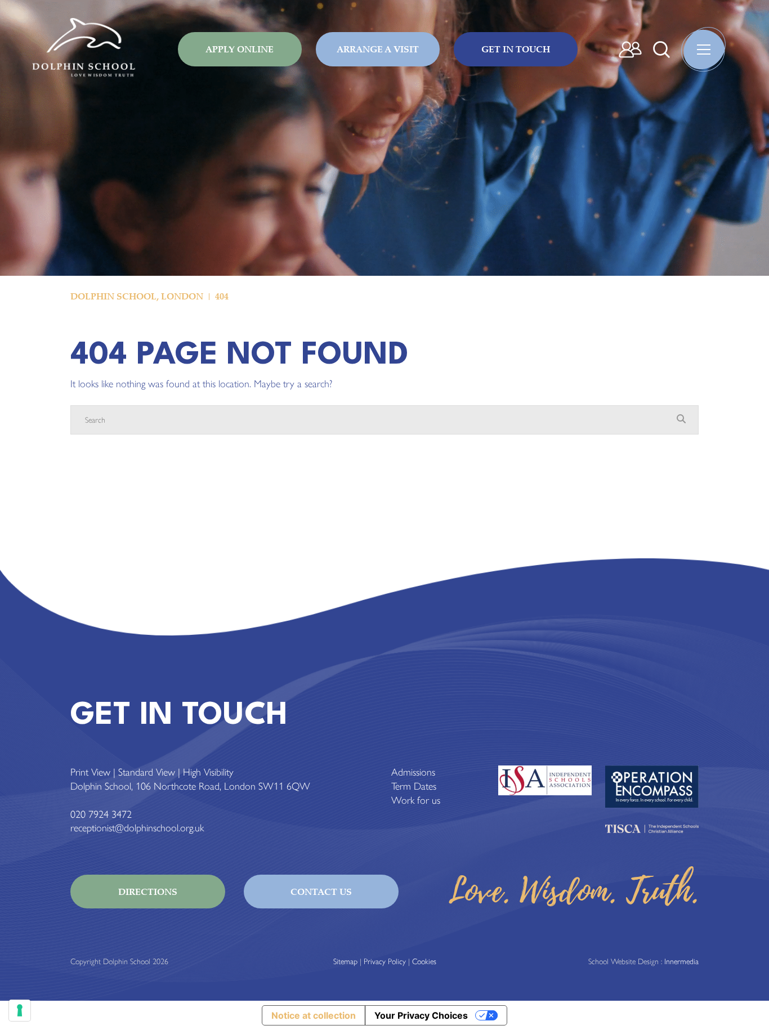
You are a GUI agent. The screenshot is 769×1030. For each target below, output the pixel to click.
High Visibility (208, 772)
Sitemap (345, 961)
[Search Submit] (661, 49)
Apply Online (239, 49)
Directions (147, 891)
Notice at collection (313, 1015)
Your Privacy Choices (421, 1015)
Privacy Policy (385, 961)
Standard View (146, 772)
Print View (90, 772)
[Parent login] (630, 49)
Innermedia (681, 961)
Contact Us (321, 891)
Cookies (424, 961)
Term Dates (413, 786)
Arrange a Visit (378, 49)
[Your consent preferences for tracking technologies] (19, 1010)
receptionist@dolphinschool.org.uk (137, 828)
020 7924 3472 (101, 814)
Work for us (415, 800)
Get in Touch (515, 49)
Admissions (413, 772)
